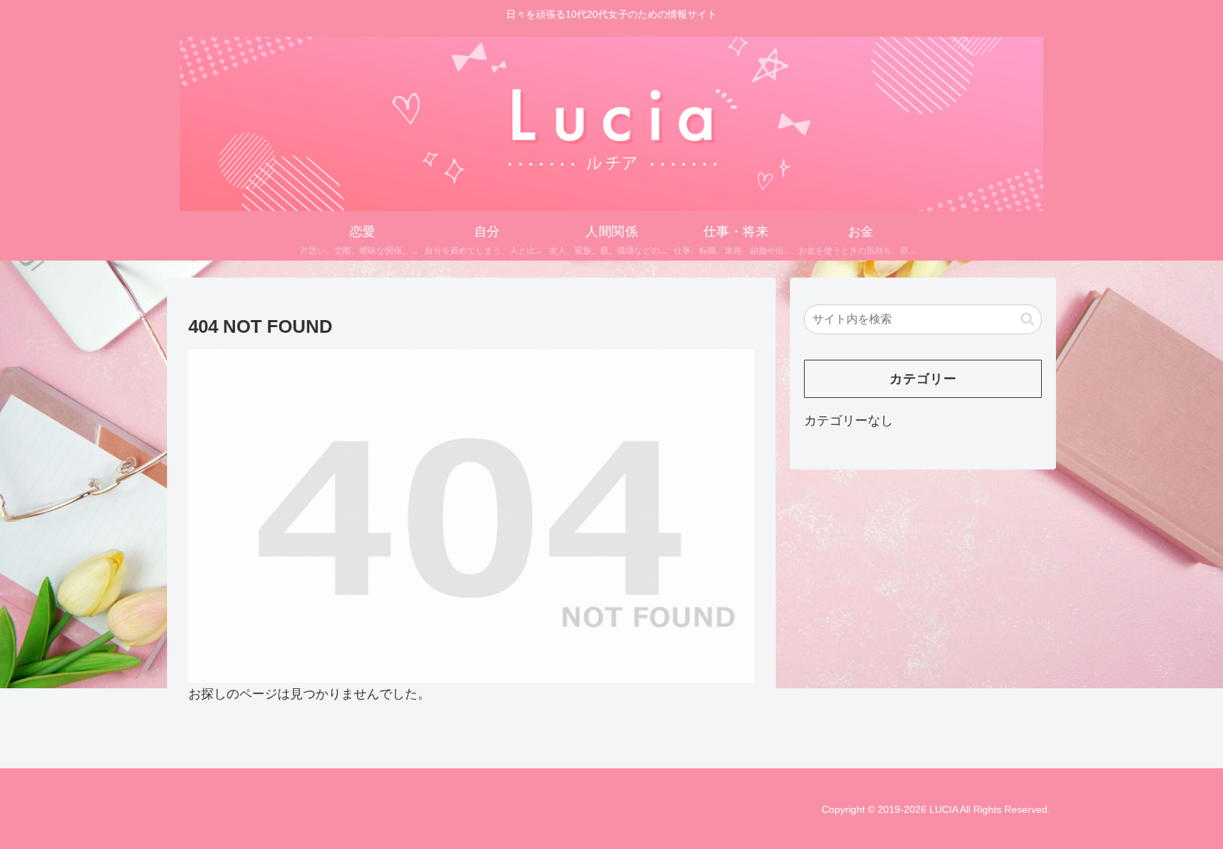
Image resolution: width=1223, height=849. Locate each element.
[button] (1027, 319)
